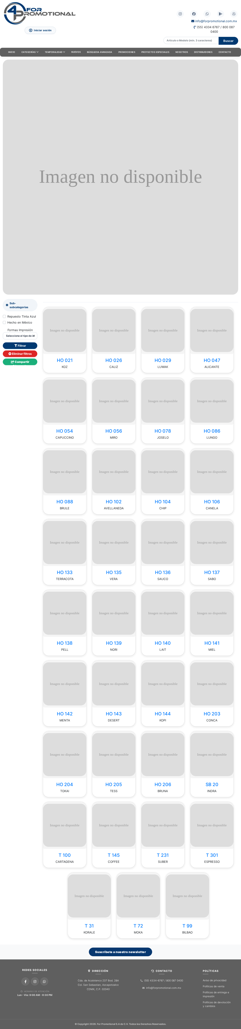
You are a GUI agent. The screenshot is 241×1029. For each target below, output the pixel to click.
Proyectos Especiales (155, 52)
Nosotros (181, 52)
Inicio (11, 52)
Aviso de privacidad (214, 980)
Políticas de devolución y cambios (217, 1004)
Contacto (225, 52)
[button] (46, 330)
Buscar (228, 41)
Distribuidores (203, 52)
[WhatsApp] (44, 981)
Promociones (126, 52)
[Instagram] (35, 981)
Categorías (28, 52)
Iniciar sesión (42, 30)
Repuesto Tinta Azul (21, 316)
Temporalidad (53, 52)
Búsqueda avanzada (99, 52)
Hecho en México (19, 322)
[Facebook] (25, 981)
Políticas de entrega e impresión (216, 994)
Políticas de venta (213, 986)
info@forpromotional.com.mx (215, 21)
